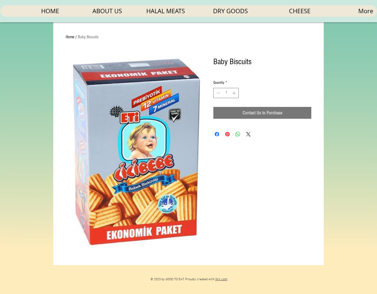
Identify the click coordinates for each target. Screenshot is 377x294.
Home (70, 36)
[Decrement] (217, 93)
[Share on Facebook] (217, 134)
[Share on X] (248, 134)
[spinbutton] (226, 93)
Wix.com (221, 279)
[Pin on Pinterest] (227, 134)
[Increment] (234, 93)
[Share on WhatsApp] (238, 134)
